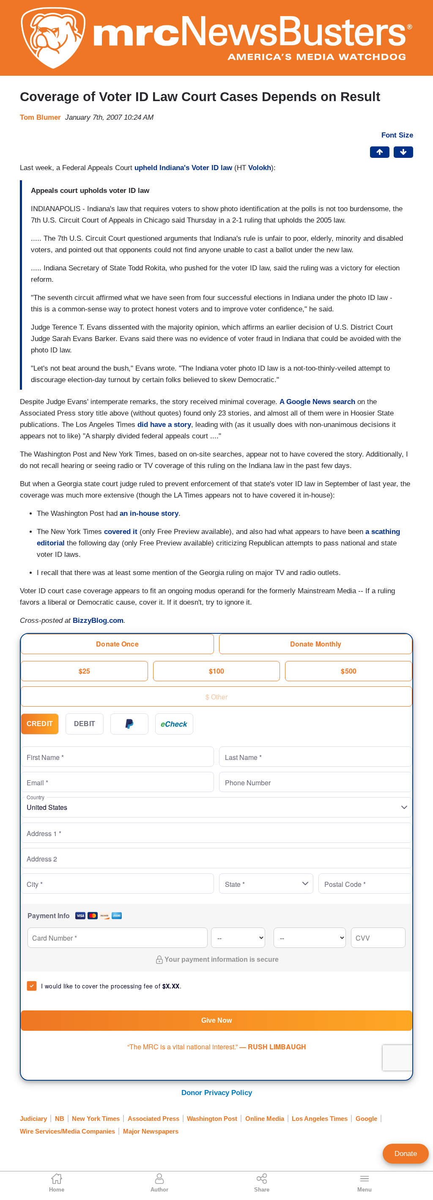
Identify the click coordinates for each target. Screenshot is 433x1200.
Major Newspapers (150, 1131)
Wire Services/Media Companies (67, 1131)
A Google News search (317, 402)
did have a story (164, 425)
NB (59, 1118)
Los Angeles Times (320, 1118)
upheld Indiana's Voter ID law (183, 168)
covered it (120, 532)
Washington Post (212, 1118)
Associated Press (153, 1118)
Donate (406, 1154)
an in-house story (149, 513)
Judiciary (33, 1118)
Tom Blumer (40, 117)
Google (366, 1118)
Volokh (259, 168)
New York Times (96, 1118)
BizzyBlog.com (98, 621)
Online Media (264, 1118)
